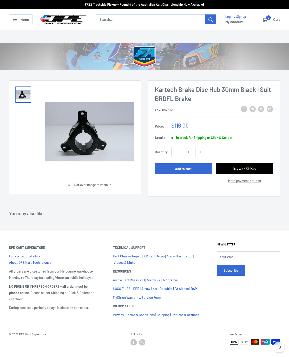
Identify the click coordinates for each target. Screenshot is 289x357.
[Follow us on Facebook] (134, 342)
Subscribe (231, 270)
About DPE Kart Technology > (30, 262)
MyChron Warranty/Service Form (137, 297)
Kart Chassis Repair (127, 256)
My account (234, 21)
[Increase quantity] (200, 152)
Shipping (163, 315)
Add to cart (183, 169)
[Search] (210, 19)
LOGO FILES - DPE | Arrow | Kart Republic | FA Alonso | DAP (155, 289)
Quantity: (162, 152)
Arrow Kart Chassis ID (129, 280)
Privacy (118, 315)
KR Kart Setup (154, 256)
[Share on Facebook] (244, 108)
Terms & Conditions (140, 315)
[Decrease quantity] (176, 152)
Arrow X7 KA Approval (163, 280)
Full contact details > (24, 256)
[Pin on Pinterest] (252, 108)
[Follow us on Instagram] (142, 342)
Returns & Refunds (185, 315)
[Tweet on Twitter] (261, 108)
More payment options (244, 181)
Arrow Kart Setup (179, 256)
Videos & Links (124, 262)
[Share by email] (270, 108)
